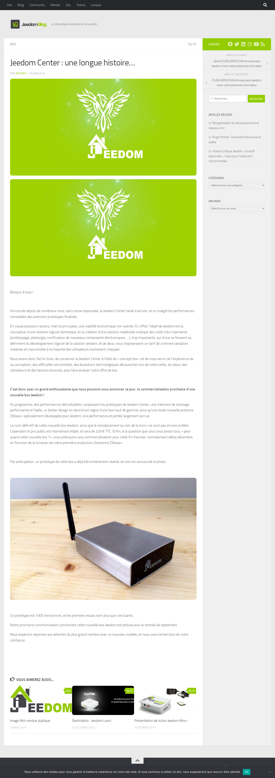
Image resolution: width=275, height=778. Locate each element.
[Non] (270, 772)
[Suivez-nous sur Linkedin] (243, 44)
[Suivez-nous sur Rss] (262, 44)
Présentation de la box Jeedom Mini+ (161, 721)
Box (13, 44)
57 (194, 44)
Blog (21, 5)
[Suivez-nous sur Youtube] (256, 44)
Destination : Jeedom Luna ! (92, 721)
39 (193, 690)
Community (37, 5)
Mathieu (21, 73)
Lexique (96, 5)
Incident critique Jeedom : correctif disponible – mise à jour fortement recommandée (232, 156)
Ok (246, 771)
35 (131, 690)
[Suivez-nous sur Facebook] (230, 44)
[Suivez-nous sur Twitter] (236, 44)
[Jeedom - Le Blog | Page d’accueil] (28, 24)
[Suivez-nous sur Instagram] (249, 44)
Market (55, 5)
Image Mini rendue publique (30, 721)
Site (9, 5)
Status (81, 5)
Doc (68, 5)
